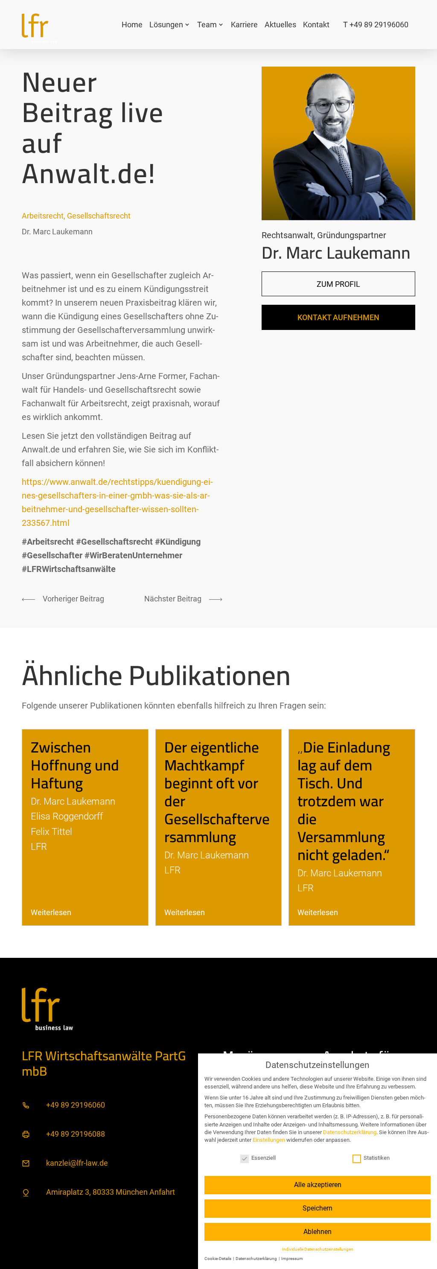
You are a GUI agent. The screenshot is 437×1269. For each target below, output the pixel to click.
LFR (39, 846)
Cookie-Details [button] (218, 1258)
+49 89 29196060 (75, 1104)
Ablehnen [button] (317, 1232)
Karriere (244, 24)
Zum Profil (338, 284)
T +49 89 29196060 (375, 24)
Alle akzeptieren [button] (317, 1185)
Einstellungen (269, 1140)
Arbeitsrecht (43, 215)
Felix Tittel (51, 831)
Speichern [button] (317, 1208)
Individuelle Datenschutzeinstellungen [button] (317, 1249)
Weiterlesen (51, 912)
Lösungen (166, 24)
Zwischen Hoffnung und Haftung (75, 765)
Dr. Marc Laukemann (57, 231)
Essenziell (263, 1158)
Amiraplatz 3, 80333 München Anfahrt (110, 1191)
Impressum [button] (292, 1258)
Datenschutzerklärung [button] (257, 1258)
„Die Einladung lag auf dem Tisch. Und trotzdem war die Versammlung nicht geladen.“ (343, 801)
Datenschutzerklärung (349, 1132)
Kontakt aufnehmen (338, 317)
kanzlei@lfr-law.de (77, 1162)
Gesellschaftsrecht (99, 215)
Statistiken (377, 1158)
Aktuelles (280, 24)
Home (132, 24)
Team (207, 24)
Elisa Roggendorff (67, 816)
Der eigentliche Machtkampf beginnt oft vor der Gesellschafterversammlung (217, 792)
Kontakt (316, 24)
